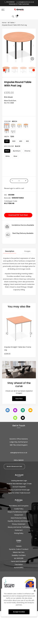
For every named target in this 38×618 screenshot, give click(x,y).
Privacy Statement (18, 524)
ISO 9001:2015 (18, 558)
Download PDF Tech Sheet (18, 215)
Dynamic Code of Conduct (18, 549)
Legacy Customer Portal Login (19, 490)
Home (4, 23)
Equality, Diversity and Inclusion (19, 521)
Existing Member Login (19, 481)
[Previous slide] (9, 45)
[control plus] (26, 181)
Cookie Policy (18, 509)
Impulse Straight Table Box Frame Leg (17, 348)
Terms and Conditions (19, 561)
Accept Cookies (19, 612)
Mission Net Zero (18, 552)
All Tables (11, 23)
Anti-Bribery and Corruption (18, 506)
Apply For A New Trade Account (19, 493)
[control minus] (12, 181)
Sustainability (18, 568)
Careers (18, 546)
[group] (6, 69)
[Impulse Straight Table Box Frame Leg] (19, 328)
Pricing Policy (18, 533)
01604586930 (10, 2)
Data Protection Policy (19, 518)
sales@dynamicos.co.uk (26, 2)
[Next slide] (28, 45)
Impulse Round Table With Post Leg (14, 25)
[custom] (8, 410)
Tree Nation (19, 564)
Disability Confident (19, 555)
